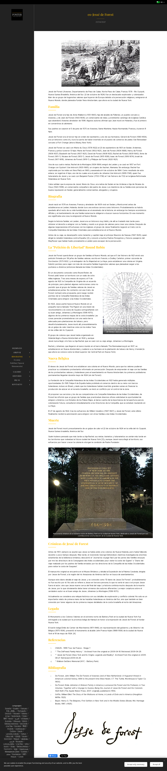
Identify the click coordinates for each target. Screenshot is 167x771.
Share (54, 756)
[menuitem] (17, 348)
